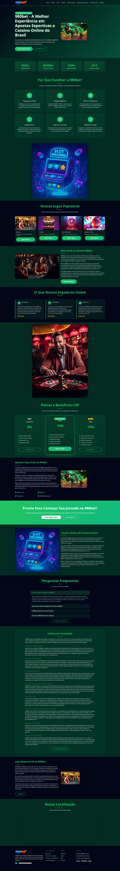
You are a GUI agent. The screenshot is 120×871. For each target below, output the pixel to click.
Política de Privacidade (51, 858)
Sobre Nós (48, 853)
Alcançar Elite (90, 449)
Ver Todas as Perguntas (60, 621)
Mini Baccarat (94, 2)
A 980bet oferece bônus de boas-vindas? (43, 611)
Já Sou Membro (70, 517)
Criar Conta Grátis (24, 49)
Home (47, 2)
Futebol (63, 2)
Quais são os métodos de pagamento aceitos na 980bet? (47, 606)
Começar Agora (69, 281)
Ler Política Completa (60, 749)
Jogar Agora (26, 239)
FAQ (62, 858)
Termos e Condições (51, 856)
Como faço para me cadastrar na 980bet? (43, 592)
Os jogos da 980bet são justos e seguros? (43, 615)
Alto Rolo (101, 2)
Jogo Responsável (50, 860)
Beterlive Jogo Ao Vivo (83, 2)
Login (62, 856)
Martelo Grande (71, 2)
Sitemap (63, 860)
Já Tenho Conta (40, 48)
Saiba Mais (21, 794)
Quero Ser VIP (60, 449)
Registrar (63, 853)
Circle (58, 2)
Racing (53, 2)
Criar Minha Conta (51, 517)
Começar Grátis (29, 449)
